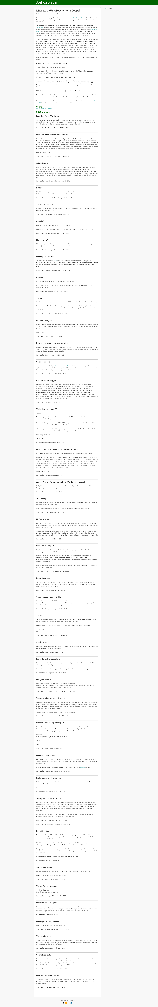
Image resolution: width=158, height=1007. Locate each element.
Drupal (83, 18)
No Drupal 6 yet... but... (45, 257)
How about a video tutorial (47, 976)
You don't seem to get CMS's (48, 597)
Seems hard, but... (43, 955)
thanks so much (43, 642)
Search (105, 8)
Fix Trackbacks (42, 519)
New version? (42, 240)
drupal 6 (39, 277)
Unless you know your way (47, 922)
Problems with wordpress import (50, 723)
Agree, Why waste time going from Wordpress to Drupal (60, 482)
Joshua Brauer (46, 3)
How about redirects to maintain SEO (52, 135)
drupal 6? (40, 221)
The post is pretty (43, 936)
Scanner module (43, 362)
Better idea (41, 188)
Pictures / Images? (44, 321)
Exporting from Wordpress (47, 116)
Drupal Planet (40, 108)
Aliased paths (42, 163)
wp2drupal (39, 27)
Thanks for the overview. (46, 886)
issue (55, 260)
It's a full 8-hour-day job (46, 381)
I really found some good (46, 903)
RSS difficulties (42, 831)
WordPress (76, 18)
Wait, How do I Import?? (46, 409)
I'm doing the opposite (45, 546)
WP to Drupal (42, 499)
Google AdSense (43, 680)
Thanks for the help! (44, 205)
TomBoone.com (65, 103)
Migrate (82, 767)
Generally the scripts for (46, 755)
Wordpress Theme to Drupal (48, 799)
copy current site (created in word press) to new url (57, 450)
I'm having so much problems (48, 778)
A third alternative (44, 868)
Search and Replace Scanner (63, 366)
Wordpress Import (52, 308)
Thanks (39, 298)
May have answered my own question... (52, 343)
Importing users (43, 578)
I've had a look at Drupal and (48, 659)
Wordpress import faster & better (50, 698)
